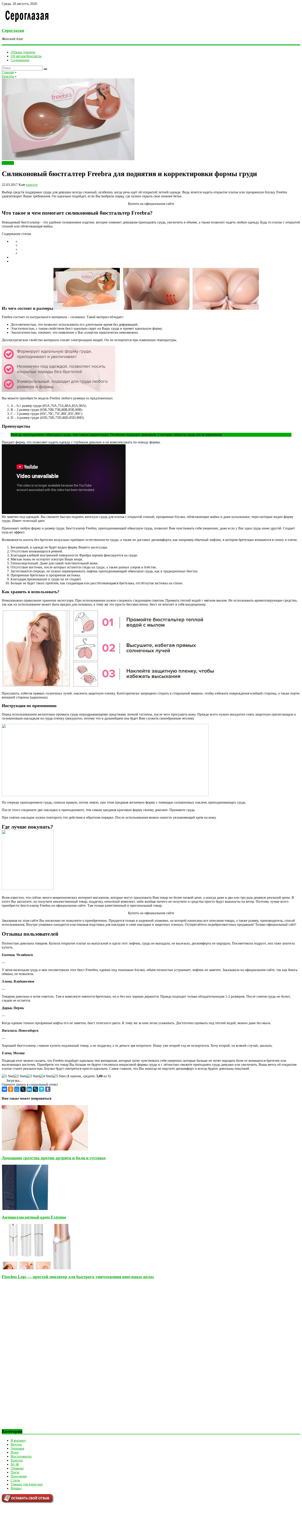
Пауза (15, 1472)
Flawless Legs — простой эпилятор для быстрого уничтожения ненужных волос (78, 1276)
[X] (23, 1089)
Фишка (16, 1488)
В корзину (18, 1440)
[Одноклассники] (10, 1089)
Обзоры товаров (23, 52)
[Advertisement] (35, 1357)
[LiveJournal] (35, 1089)
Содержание (20, 60)
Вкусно (16, 1444)
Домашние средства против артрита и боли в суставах (54, 1158)
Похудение (19, 1476)
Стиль (15, 1480)
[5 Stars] (59, 1076)
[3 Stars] (33, 1076)
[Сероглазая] (27, 22)
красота (32, 185)
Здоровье (17, 1448)
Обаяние (17, 1468)
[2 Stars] (20, 1076)
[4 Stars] (46, 1076)
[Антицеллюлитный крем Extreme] (25, 1209)
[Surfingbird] (41, 1089)
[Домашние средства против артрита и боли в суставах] (45, 1149)
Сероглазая (13, 30)
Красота (8, 163)
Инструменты (21, 1456)
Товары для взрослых (27, 1484)
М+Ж (15, 1464)
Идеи (15, 1452)
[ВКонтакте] (4, 1089)
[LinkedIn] (29, 1089)
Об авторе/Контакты (26, 56)
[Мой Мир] (16, 1089)
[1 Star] (7, 1076)
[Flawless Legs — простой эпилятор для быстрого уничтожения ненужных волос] (39, 1268)
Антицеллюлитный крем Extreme (34, 1217)
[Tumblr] (47, 1089)
